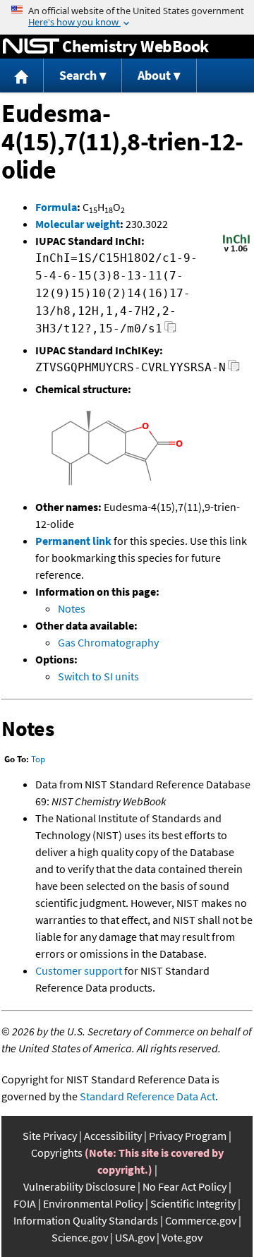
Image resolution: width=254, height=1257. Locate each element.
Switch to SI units (98, 676)
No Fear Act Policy (184, 1186)
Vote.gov (182, 1237)
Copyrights (57, 1152)
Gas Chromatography (108, 642)
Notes (71, 608)
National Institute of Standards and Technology (31, 46)
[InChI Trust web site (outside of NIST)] (236, 250)
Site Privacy (50, 1136)
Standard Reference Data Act (147, 1096)
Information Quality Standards (85, 1220)
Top (38, 759)
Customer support (78, 970)
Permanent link (73, 541)
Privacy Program (187, 1136)
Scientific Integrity (193, 1203)
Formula (56, 207)
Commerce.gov (200, 1220)
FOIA (24, 1203)
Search (78, 75)
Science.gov (80, 1237)
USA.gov (135, 1237)
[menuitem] (22, 76)
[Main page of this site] (22, 76)
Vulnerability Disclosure (79, 1186)
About (154, 75)
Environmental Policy (93, 1203)
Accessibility (113, 1136)
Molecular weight (77, 224)
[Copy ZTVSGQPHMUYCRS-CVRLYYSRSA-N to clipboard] (234, 369)
